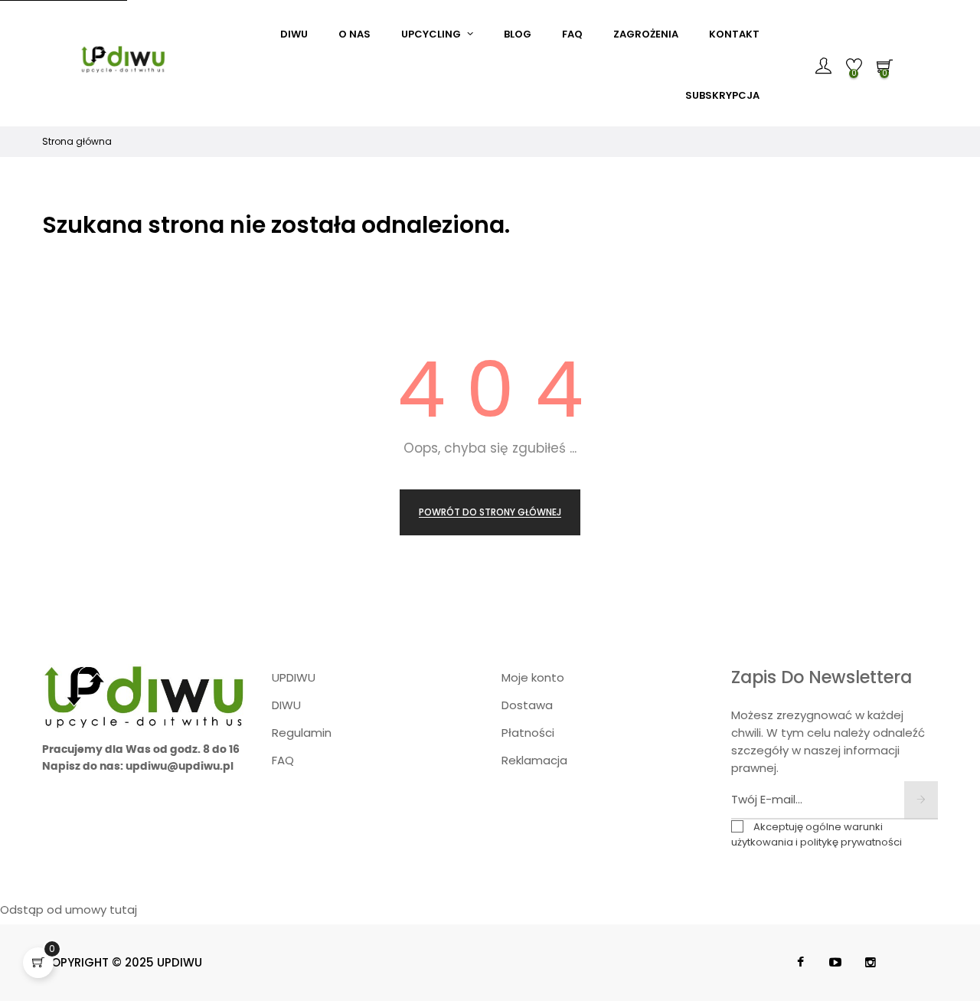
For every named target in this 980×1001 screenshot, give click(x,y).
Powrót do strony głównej (490, 511)
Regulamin (302, 733)
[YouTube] (835, 962)
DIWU (286, 705)
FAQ (283, 760)
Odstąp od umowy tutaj (68, 909)
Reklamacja (534, 760)
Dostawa (527, 705)
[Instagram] (870, 962)
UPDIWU (293, 677)
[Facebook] (800, 962)
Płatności (527, 733)
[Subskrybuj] (921, 800)
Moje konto (532, 677)
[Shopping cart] (38, 962)
